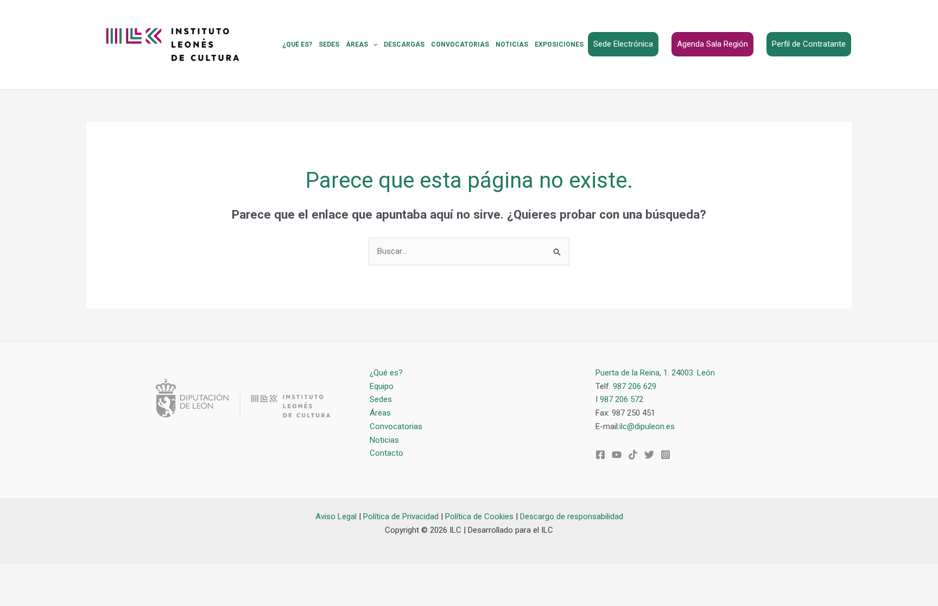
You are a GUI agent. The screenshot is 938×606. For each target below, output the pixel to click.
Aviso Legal (336, 516)
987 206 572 (621, 399)
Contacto (386, 453)
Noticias (512, 44)
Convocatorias (460, 44)
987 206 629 (634, 386)
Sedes (329, 44)
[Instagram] (665, 455)
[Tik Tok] (633, 455)
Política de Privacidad (401, 516)
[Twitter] (649, 455)
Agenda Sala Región (712, 44)
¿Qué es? (297, 44)
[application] (372, 44)
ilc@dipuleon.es (647, 426)
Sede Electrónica (623, 44)
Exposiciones (559, 44)
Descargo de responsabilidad (571, 516)
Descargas (404, 44)
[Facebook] (600, 455)
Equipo (382, 386)
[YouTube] (617, 455)
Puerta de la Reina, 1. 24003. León (655, 373)
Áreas (357, 44)
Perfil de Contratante (809, 44)
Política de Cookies (479, 516)
